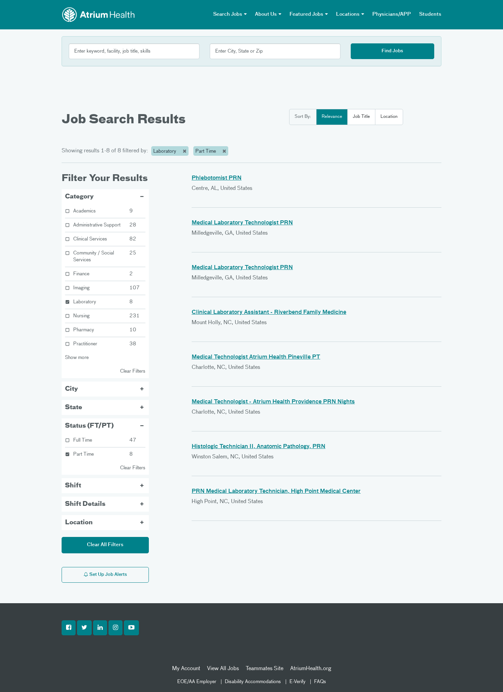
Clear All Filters (105, 544)
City (71, 389)
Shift (73, 486)
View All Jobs (223, 669)
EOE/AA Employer (196, 681)
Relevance (332, 116)
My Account (186, 669)
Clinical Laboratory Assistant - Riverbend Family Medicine (269, 312)
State (73, 407)
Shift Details (85, 504)
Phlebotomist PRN (217, 178)
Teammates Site (264, 669)
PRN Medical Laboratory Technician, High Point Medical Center (276, 491)
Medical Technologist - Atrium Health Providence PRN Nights (273, 402)
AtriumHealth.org (310, 669)
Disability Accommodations (253, 681)
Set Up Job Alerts (107, 574)
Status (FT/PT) (89, 426)
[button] (69, 627)
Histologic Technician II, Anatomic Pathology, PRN (258, 446)
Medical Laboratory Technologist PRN (242, 223)
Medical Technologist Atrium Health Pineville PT (256, 357)
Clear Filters (132, 371)
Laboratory (165, 151)
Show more (77, 357)
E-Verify (297, 681)
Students (430, 14)
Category (79, 197)
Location (389, 116)
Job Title (361, 116)
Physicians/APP (391, 14)
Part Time (206, 151)
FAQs (320, 681)
